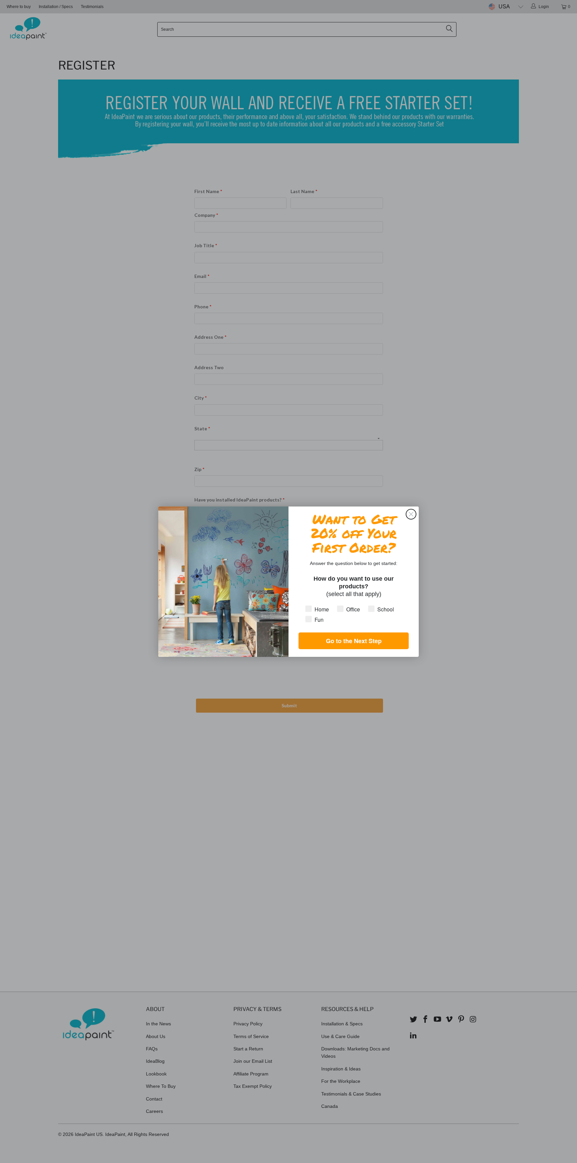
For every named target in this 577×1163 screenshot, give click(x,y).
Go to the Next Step (354, 640)
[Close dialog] (411, 514)
